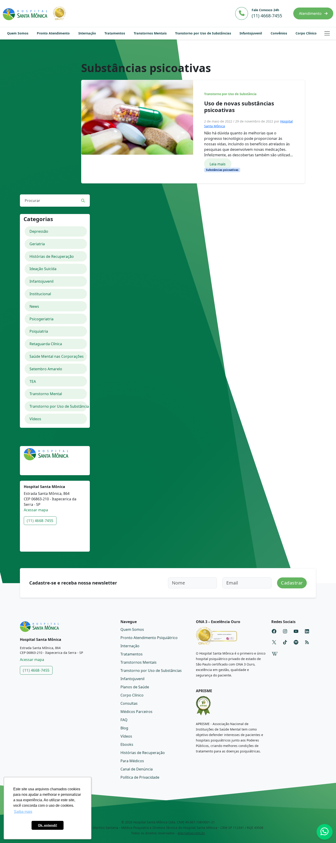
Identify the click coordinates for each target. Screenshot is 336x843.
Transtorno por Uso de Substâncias (203, 33)
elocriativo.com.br (191, 833)
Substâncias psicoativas (222, 170)
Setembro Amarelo (45, 368)
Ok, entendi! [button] (47, 825)
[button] (327, 33)
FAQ (124, 719)
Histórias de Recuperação (51, 256)
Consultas (129, 703)
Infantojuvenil (251, 33)
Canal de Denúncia (136, 769)
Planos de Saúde (134, 686)
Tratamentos (114, 33)
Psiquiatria (38, 331)
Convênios (279, 33)
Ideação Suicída (42, 268)
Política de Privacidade (139, 777)
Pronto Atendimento (53, 33)
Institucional (40, 293)
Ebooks (126, 744)
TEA (32, 381)
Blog (124, 728)
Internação (87, 33)
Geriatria (37, 243)
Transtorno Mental (45, 393)
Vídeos (35, 418)
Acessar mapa (36, 509)
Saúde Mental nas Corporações (56, 356)
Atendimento (311, 13)
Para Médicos (132, 760)
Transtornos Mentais (150, 33)
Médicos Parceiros (136, 711)
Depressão (38, 231)
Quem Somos (17, 33)
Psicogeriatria (41, 318)
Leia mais (218, 164)
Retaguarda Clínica (45, 343)
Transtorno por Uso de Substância (230, 94)
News (34, 306)
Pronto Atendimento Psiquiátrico (149, 637)
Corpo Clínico (306, 33)
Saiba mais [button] (23, 812)
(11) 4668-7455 (40, 520)
